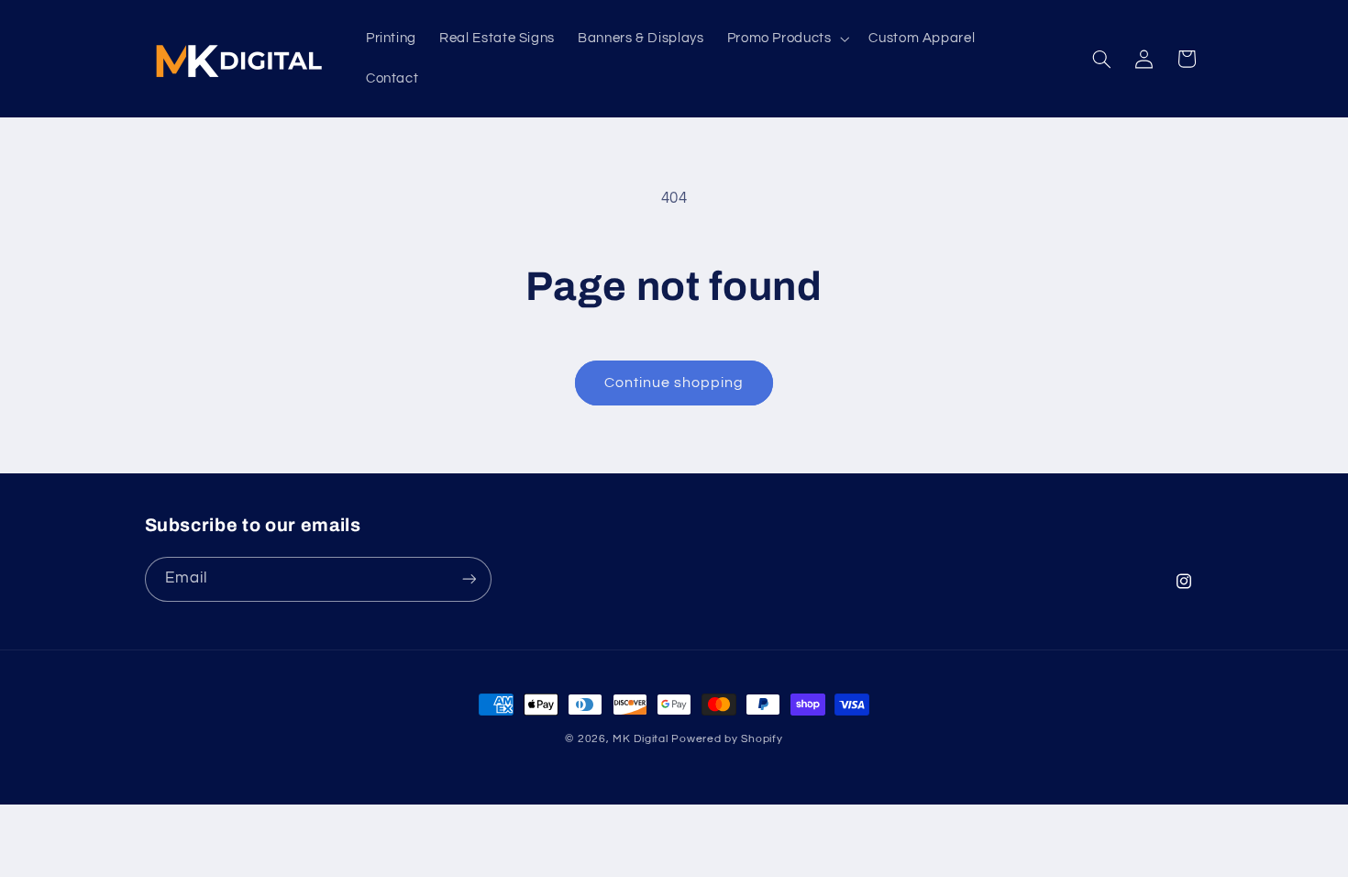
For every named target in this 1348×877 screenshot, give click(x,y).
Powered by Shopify (726, 739)
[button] (786, 38)
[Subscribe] (468, 578)
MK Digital (640, 739)
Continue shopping (674, 382)
